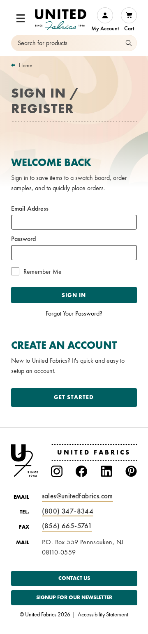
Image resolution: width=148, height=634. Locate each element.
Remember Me (42, 271)
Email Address (30, 208)
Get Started (74, 397)
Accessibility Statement (103, 614)
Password (23, 239)
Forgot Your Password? (74, 313)
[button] (20, 18)
